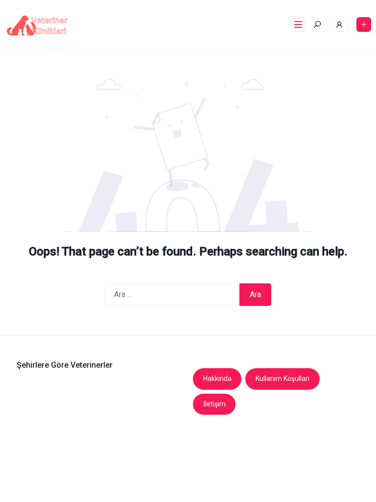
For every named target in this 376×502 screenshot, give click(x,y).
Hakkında (217, 378)
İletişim (214, 404)
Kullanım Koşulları (282, 378)
